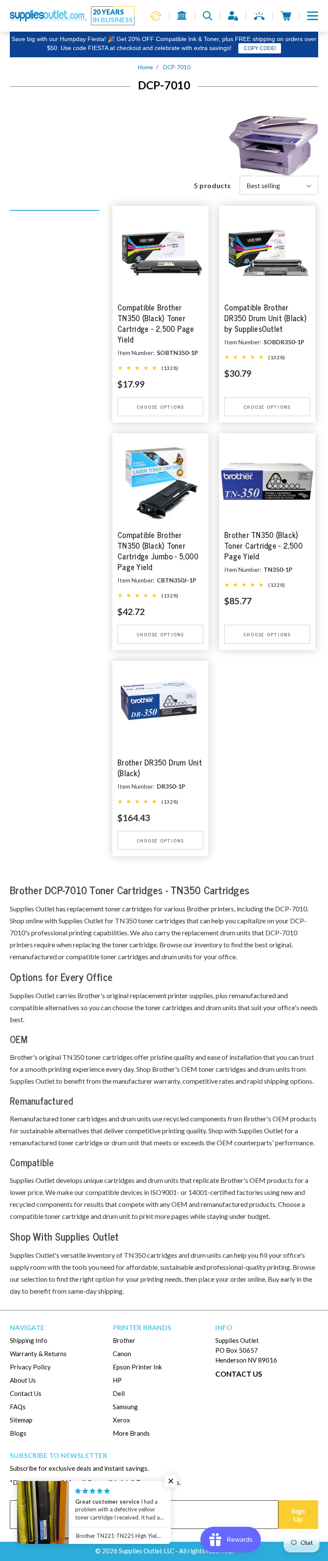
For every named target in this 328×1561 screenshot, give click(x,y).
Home (145, 67)
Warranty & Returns (38, 1353)
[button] (312, 16)
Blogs (18, 1433)
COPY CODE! (260, 48)
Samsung (125, 1406)
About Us (23, 1380)
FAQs (18, 1406)
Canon (122, 1353)
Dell (119, 1393)
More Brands (131, 1433)
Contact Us (25, 1393)
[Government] (182, 15)
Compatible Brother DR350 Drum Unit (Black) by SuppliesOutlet (265, 318)
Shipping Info (28, 1340)
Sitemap (21, 1420)
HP (117, 1380)
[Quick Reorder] (155, 16)
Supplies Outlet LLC (146, 1551)
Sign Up (298, 1515)
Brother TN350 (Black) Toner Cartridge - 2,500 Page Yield (263, 545)
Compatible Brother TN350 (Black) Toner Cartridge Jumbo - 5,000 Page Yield (157, 551)
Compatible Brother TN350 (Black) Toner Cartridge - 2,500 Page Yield (155, 324)
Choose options (160, 407)
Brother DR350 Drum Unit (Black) (159, 768)
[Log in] (233, 16)
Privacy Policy (30, 1367)
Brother (124, 1340)
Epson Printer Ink (137, 1367)
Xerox (121, 1420)
